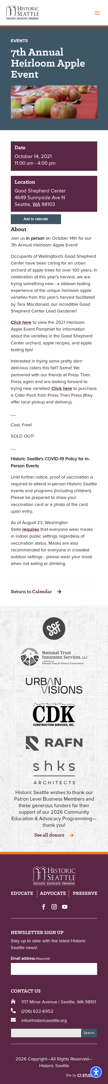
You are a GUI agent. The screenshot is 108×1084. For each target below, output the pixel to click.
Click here (21, 322)
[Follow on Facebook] (43, 906)
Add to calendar (36, 219)
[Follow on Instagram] (54, 906)
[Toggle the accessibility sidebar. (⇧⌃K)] (96, 1072)
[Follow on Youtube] (64, 906)
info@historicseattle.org (44, 1020)
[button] (97, 13)
